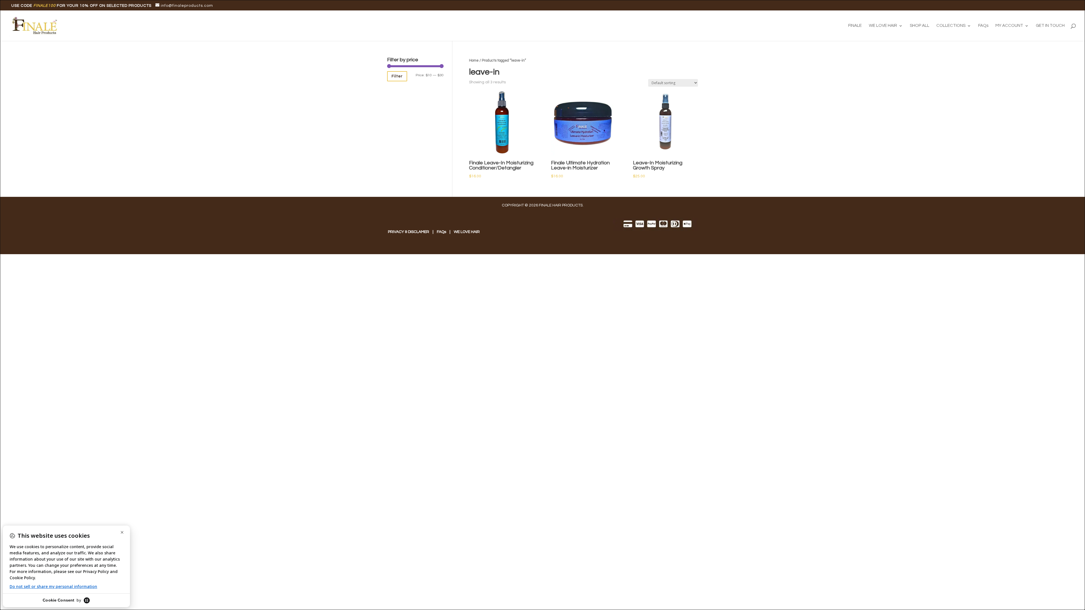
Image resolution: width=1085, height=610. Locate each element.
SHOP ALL (919, 26)
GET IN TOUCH (1050, 26)
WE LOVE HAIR (883, 26)
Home (474, 60)
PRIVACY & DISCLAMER (408, 232)
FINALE (855, 26)
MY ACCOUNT (1009, 26)
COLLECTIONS (950, 26)
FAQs (983, 26)
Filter (397, 76)
